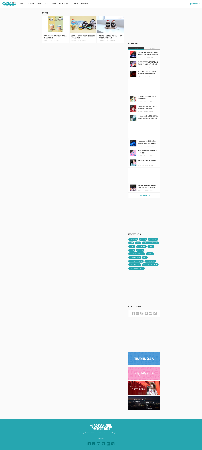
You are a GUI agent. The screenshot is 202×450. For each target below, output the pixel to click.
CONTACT (101, 438)
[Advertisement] (144, 25)
